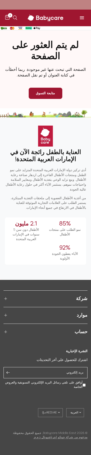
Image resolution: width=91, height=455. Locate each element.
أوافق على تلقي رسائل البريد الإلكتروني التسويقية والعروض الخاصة (44, 385)
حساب (81, 332)
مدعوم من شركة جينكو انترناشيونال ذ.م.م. (60, 437)
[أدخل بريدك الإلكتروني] (8, 372)
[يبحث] (15, 18)
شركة (82, 298)
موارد (82, 315)
